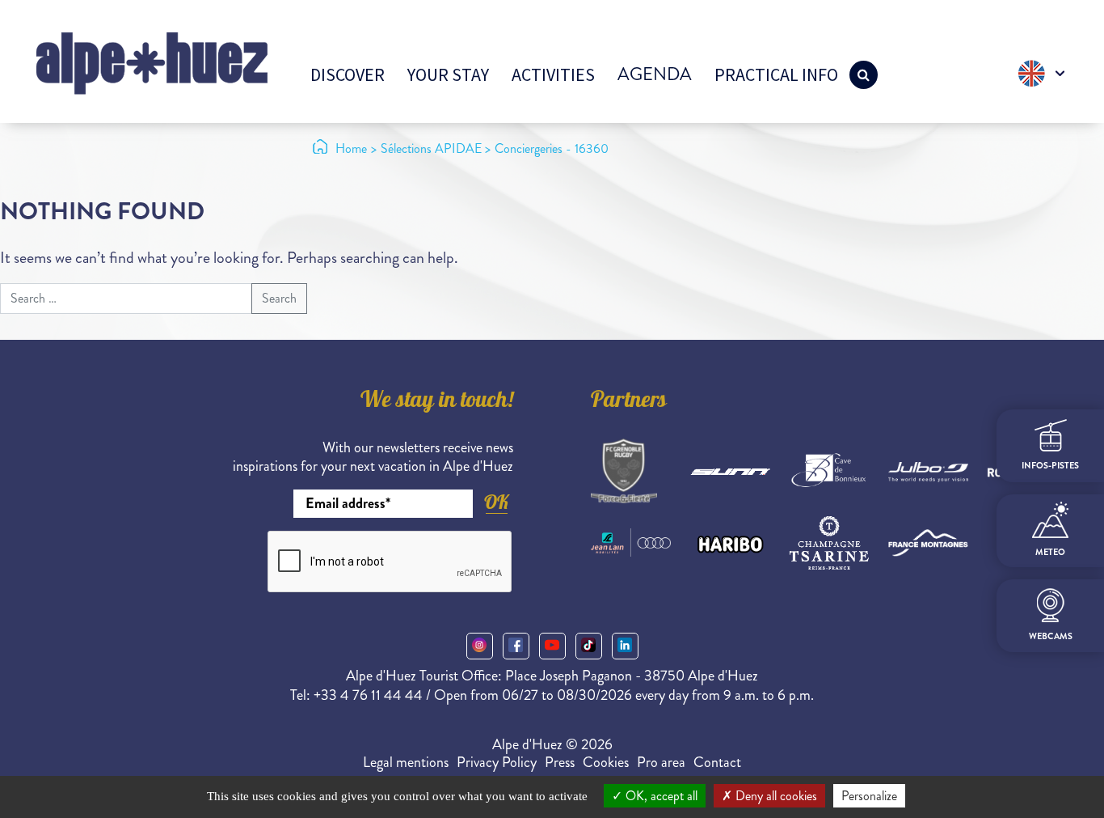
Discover (347, 74)
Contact (717, 762)
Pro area (661, 762)
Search (279, 298)
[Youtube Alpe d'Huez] (552, 646)
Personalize (869, 795)
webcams (1050, 635)
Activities (553, 74)
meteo (1050, 552)
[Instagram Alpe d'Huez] (479, 646)
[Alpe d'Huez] (152, 62)
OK (496, 502)
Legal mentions (406, 762)
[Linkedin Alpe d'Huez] (625, 646)
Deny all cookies (774, 795)
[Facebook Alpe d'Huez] (516, 646)
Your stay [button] (448, 74)
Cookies (606, 762)
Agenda (654, 74)
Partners (629, 402)
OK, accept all (659, 795)
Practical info (776, 74)
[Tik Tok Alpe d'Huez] (588, 646)
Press (560, 762)
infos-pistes (1050, 465)
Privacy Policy (497, 762)
